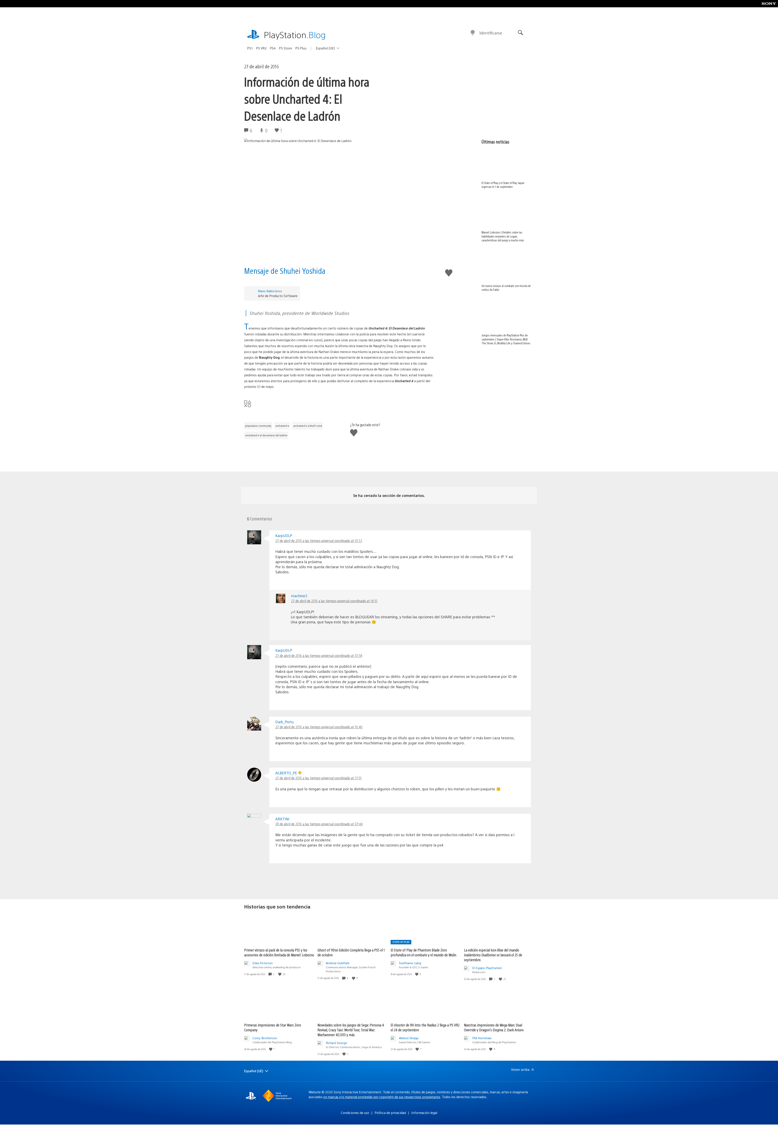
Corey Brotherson (264, 1038)
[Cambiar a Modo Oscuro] (472, 33)
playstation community (258, 425)
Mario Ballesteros (270, 291)
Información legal (424, 1113)
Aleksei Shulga (408, 1038)
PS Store (285, 48)
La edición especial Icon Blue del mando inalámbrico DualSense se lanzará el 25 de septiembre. (493, 955)
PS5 (250, 48)
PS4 (273, 48)
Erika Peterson (262, 963)
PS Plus (301, 48)
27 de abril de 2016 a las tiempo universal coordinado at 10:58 (318, 655)
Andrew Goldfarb (337, 963)
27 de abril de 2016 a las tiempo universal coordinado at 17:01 (318, 778)
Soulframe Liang (410, 963)
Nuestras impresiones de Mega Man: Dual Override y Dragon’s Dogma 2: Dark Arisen (494, 1027)
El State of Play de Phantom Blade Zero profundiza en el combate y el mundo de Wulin (423, 952)
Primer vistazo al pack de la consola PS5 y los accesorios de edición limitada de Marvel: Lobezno (279, 952)
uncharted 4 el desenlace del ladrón (266, 435)
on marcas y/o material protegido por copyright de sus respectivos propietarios (381, 1097)
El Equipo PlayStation (487, 968)
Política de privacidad (390, 1113)
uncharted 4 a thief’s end (307, 425)
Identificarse (490, 32)
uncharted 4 (282, 425)
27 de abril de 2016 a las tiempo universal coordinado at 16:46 (318, 726)
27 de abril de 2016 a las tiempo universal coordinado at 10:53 (318, 540)
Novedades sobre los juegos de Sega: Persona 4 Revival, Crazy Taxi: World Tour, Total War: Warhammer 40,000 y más (350, 1030)
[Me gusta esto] (280, 974)
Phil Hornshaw (482, 1038)
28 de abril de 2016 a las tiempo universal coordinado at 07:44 (319, 824)
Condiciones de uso (355, 1113)
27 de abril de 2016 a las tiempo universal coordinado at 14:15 (334, 600)
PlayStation (295, 34)
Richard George (336, 1043)
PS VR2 (261, 48)
